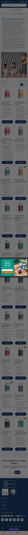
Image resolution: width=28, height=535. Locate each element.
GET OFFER (7, 272)
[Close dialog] (26, 259)
